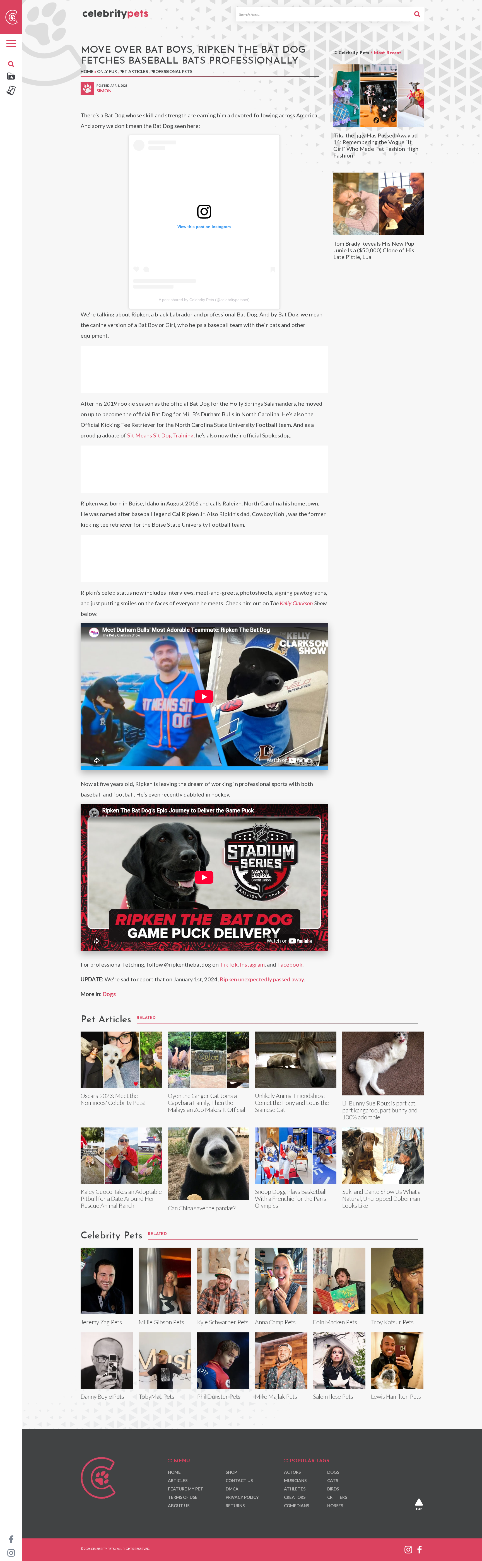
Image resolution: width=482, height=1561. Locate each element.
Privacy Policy (242, 1497)
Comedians (296, 1505)
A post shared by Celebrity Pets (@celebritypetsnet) (204, 299)
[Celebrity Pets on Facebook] (11, 1539)
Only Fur (107, 71)
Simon (104, 90)
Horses (335, 1505)
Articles (177, 1480)
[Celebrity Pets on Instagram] (11, 1552)
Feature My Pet (185, 1488)
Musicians (295, 1480)
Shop (231, 1472)
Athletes (294, 1488)
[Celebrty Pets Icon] (11, 16)
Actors (292, 1472)
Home (87, 71)
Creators (294, 1497)
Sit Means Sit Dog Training (160, 435)
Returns (235, 1505)
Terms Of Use (182, 1497)
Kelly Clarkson (296, 603)
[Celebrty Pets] (115, 12)
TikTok (229, 964)
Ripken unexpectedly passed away (262, 979)
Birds (333, 1488)
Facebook (289, 964)
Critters (337, 1497)
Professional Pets (171, 71)
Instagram (252, 964)
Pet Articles (133, 71)
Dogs (109, 994)
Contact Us (239, 1480)
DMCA (232, 1488)
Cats (332, 1480)
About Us (178, 1505)
